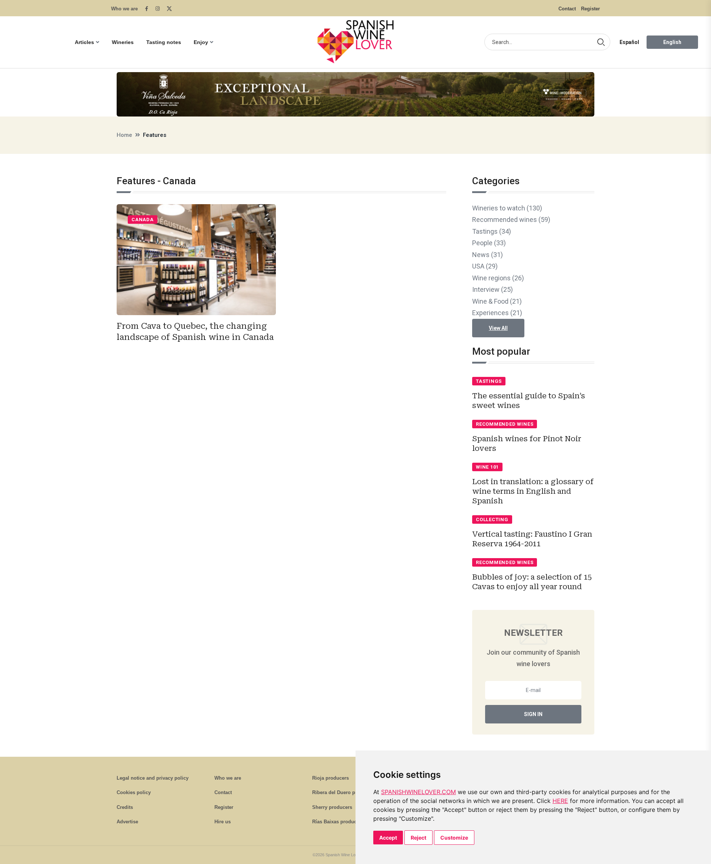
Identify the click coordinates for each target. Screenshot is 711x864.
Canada (142, 219)
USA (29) (485, 266)
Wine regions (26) (498, 278)
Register (590, 8)
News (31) (487, 255)
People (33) (489, 243)
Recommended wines (504, 424)
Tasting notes (163, 42)
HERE (560, 800)
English (672, 42)
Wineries (123, 42)
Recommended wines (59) (511, 219)
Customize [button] (454, 837)
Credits (125, 807)
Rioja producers (330, 778)
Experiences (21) (497, 313)
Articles (84, 42)
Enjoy (201, 42)
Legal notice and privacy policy (152, 778)
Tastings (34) (491, 231)
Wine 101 (487, 467)
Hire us (222, 821)
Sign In (533, 714)
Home (124, 135)
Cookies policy (134, 792)
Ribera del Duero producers (343, 792)
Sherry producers (332, 807)
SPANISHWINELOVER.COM (418, 792)
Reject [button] (418, 837)
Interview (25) (492, 289)
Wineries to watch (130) (507, 208)
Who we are (124, 8)
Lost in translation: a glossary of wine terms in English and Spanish (533, 491)
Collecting (492, 519)
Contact (567, 8)
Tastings (489, 381)
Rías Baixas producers (338, 821)
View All (498, 328)
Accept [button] (388, 837)
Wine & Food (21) (497, 301)
